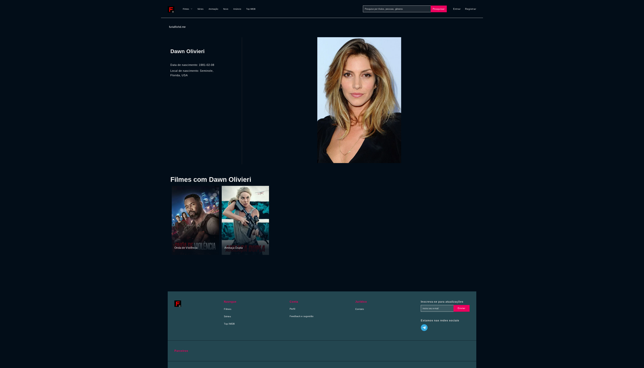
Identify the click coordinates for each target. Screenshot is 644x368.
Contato (359, 309)
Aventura (229, 241)
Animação (213, 9)
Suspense (180, 241)
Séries (200, 9)
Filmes (186, 9)
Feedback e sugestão (302, 316)
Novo (225, 9)
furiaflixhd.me (177, 26)
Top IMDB (250, 9)
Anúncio (237, 9)
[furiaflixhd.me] (172, 9)
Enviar (461, 308)
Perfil (292, 309)
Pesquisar (439, 9)
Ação (189, 241)
